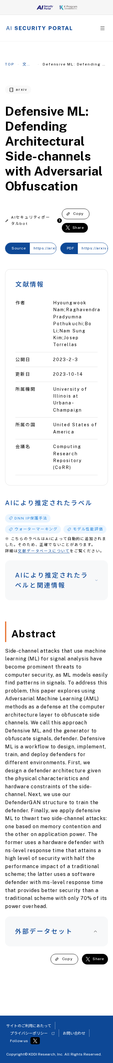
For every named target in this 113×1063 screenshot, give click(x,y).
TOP (9, 64)
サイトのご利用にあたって (28, 1026)
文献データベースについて (44, 551)
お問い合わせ (74, 1033)
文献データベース (28, 64)
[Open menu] (102, 28)
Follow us (19, 1041)
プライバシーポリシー (29, 1033)
